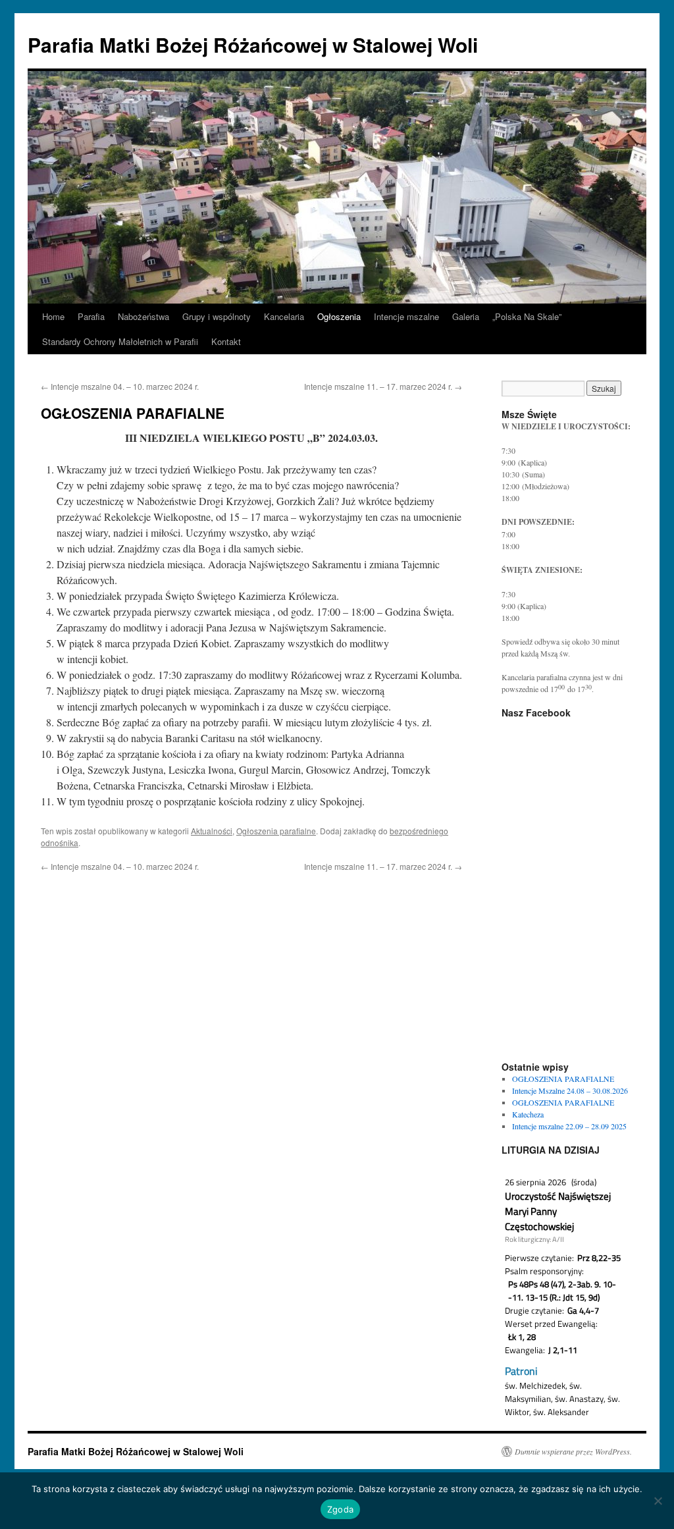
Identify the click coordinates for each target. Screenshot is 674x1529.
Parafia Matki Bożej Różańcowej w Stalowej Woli (253, 44)
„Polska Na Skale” (526, 316)
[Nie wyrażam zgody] (657, 1500)
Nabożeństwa (143, 316)
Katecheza (528, 1114)
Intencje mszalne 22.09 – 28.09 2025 (569, 1126)
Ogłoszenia (339, 316)
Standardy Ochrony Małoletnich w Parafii (120, 341)
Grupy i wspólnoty (216, 316)
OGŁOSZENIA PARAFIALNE (563, 1078)
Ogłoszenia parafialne (276, 830)
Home (53, 316)
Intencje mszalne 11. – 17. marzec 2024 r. (383, 386)
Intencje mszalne (406, 316)
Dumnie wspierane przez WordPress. (573, 1451)
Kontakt (226, 341)
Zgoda (340, 1509)
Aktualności (211, 830)
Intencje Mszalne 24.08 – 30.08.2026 (570, 1090)
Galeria (465, 316)
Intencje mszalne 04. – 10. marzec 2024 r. (120, 386)
